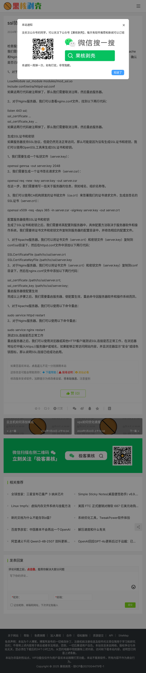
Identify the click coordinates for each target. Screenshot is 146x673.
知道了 (118, 72)
